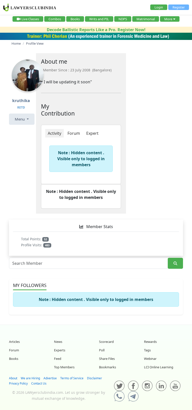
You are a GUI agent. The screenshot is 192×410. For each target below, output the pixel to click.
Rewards (150, 341)
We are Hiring (30, 378)
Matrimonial (145, 19)
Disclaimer (94, 378)
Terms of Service (72, 378)
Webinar (150, 358)
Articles (14, 341)
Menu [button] (20, 119)
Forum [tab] (74, 133)
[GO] (175, 263)
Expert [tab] (92, 133)
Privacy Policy (18, 383)
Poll (101, 350)
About (13, 378)
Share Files (107, 358)
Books (75, 19)
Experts (59, 350)
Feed (57, 358)
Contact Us (38, 383)
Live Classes (30, 19)
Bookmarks (107, 367)
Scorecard (106, 341)
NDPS (122, 19)
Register (178, 7)
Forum (14, 350)
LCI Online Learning (158, 367)
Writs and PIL (99, 19)
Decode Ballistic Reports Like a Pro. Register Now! (96, 29)
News (58, 341)
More (168, 19)
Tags (147, 350)
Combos (54, 19)
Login (158, 7)
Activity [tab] (54, 133)
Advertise (50, 378)
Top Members (64, 367)
